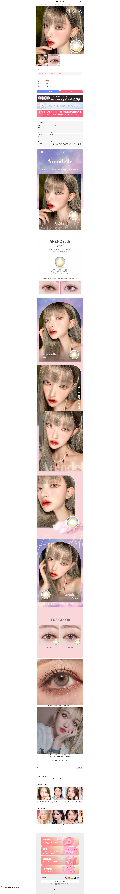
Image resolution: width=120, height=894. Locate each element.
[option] (44, 795)
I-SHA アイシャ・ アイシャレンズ (60, 4)
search (40, 2)
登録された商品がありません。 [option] (59, 778)
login (80, 2)
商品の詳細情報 (44, 795)
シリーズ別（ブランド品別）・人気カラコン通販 (45, 4)
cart (82, 2)
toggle (38, 2)
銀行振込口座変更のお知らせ (11, 887)
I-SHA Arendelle (70, 4)
